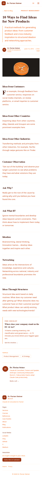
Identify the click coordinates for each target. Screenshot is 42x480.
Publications (6, 427)
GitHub (4, 441)
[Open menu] (38, 3)
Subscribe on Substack (12, 460)
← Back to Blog (7, 11)
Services (5, 410)
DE (33, 3)
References (6, 416)
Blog (4, 424)
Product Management (11, 356)
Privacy (10, 466)
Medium (5, 447)
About (4, 422)
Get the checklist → (11, 343)
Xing (4, 439)
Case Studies (6, 419)
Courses (5, 413)
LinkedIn (5, 436)
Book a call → (14, 381)
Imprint (4, 466)
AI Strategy (26, 356)
